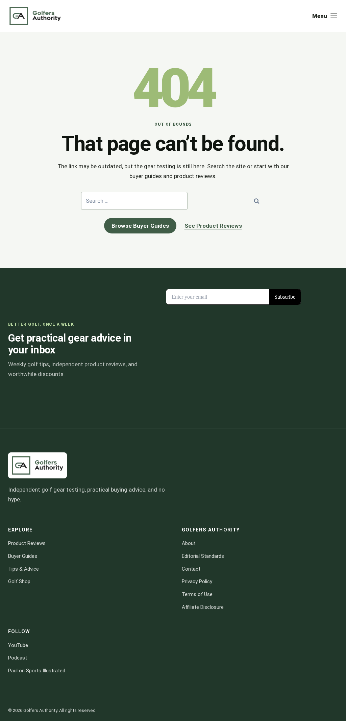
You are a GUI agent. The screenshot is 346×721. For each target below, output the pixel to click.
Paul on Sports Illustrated (36, 671)
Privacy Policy (197, 581)
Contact (191, 569)
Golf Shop (19, 581)
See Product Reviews (213, 225)
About (189, 543)
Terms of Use (197, 594)
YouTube (18, 645)
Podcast (17, 658)
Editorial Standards (203, 556)
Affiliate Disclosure (203, 607)
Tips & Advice (23, 569)
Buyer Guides (22, 556)
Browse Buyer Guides (140, 225)
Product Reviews (27, 543)
